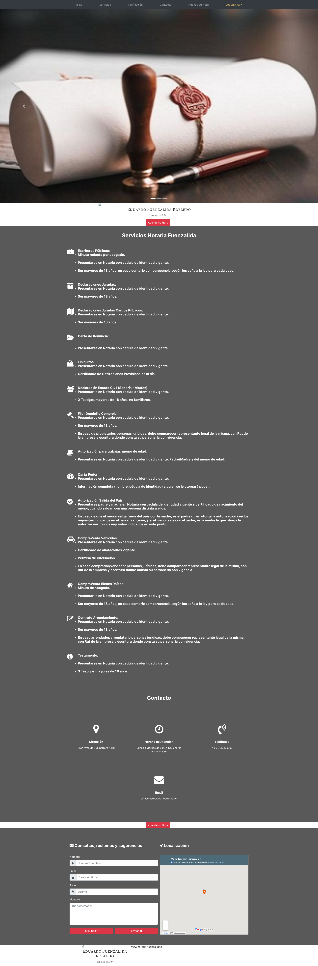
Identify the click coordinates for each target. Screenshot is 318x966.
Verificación (135, 4)
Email (73, 871)
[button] (24, 106)
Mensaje (75, 899)
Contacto (165, 4)
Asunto (74, 885)
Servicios (105, 4)
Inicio (79, 4)
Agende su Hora (198, 4)
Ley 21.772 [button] (233, 4)
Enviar (135, 930)
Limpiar (92, 930)
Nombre (75, 856)
